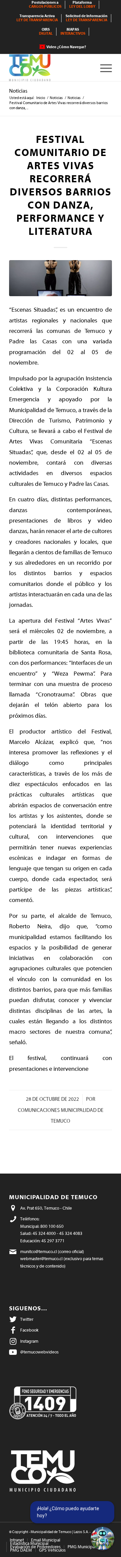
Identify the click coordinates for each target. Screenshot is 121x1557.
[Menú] (102, 67)
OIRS (46, 31)
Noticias (18, 91)
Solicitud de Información (87, 18)
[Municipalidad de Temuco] (50, 67)
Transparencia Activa (37, 18)
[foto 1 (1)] (60, 278)
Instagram (29, 1341)
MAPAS (73, 31)
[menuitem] (45, 5)
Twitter (26, 1319)
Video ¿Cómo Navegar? (66, 47)
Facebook (29, 1330)
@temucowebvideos (39, 1351)
